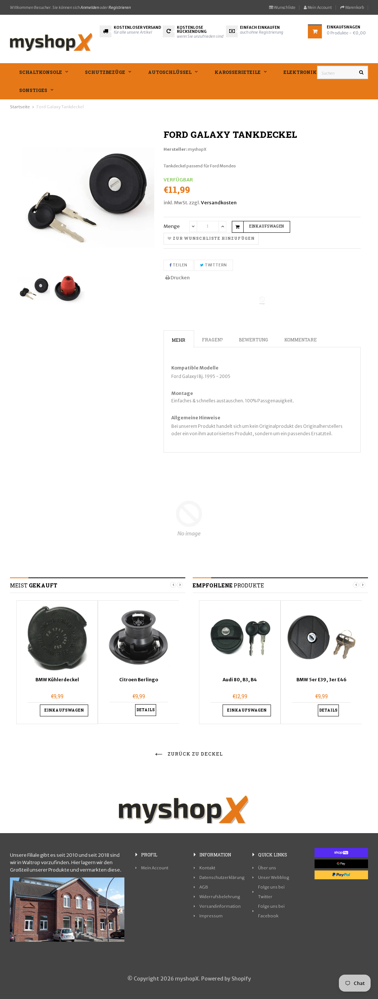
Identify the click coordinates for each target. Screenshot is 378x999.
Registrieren (120, 7)
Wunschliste (284, 7)
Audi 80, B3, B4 (240, 679)
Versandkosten (219, 203)
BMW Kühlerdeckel (57, 679)
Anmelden (89, 7)
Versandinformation (220, 906)
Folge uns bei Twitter (271, 891)
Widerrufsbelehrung (219, 896)
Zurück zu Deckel (194, 753)
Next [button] (180, 585)
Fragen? (212, 339)
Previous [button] (173, 585)
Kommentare (300, 339)
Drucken (180, 278)
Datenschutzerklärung (221, 877)
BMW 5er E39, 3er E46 (321, 679)
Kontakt (207, 867)
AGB (203, 887)
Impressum (211, 915)
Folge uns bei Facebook (271, 911)
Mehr (178, 340)
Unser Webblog (273, 877)
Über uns (267, 867)
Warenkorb (354, 7)
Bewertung (253, 339)
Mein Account (319, 7)
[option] (57, 662)
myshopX (197, 149)
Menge (172, 226)
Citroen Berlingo (138, 679)
